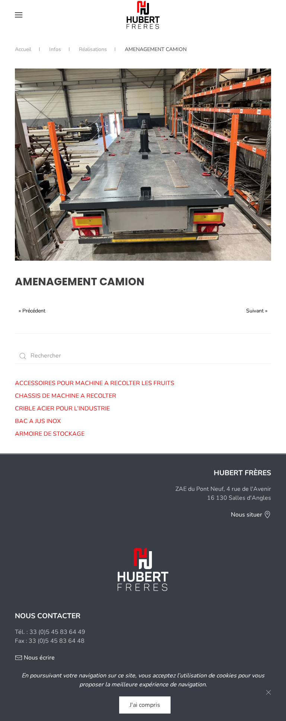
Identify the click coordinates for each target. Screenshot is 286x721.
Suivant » (256, 310)
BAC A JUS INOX (38, 421)
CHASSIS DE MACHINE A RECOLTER (65, 396)
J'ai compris (145, 705)
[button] (18, 15)
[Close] (268, 692)
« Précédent (32, 310)
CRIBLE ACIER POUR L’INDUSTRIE (62, 408)
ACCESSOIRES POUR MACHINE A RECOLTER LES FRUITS (94, 383)
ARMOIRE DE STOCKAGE (50, 434)
